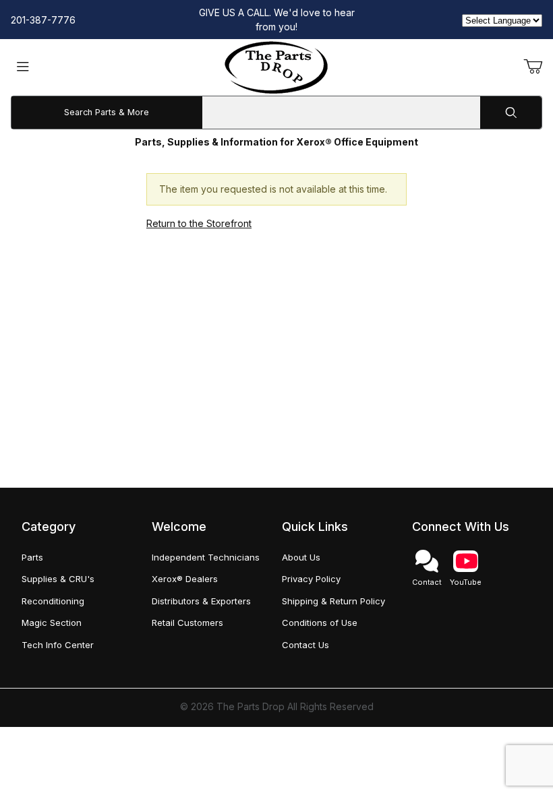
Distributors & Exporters (201, 601)
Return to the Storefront (199, 223)
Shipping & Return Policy (333, 601)
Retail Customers (187, 622)
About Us (301, 557)
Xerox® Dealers (185, 578)
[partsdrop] (276, 66)
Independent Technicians (206, 557)
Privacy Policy (311, 578)
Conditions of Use (319, 622)
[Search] (511, 112)
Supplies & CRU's (58, 578)
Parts (32, 557)
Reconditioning (53, 601)
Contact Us (305, 644)
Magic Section (52, 622)
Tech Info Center (58, 644)
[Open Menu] (23, 68)
